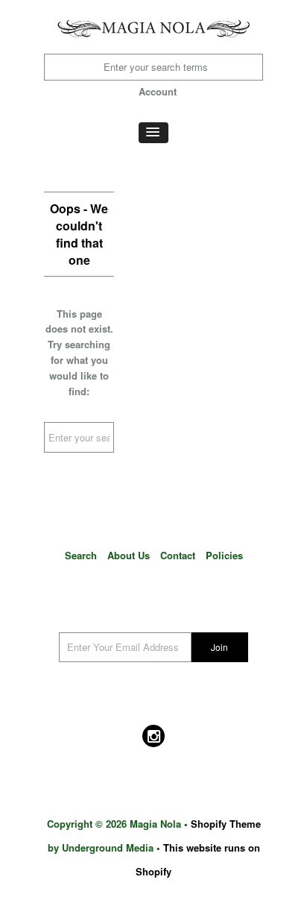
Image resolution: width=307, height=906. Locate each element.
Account (158, 91)
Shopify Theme (226, 824)
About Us (128, 555)
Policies (224, 555)
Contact (177, 555)
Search (81, 555)
